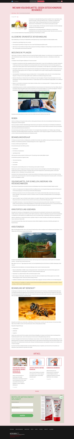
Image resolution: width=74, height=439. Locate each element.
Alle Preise (51, 429)
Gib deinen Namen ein (15, 402)
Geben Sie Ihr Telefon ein (16, 407)
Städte (32, 429)
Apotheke (41, 429)
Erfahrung (12, 429)
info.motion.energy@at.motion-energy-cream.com (17, 434)
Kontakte (46, 429)
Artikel (36, 429)
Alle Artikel (37, 391)
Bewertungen (27, 429)
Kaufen (22, 415)
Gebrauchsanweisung (19, 429)
